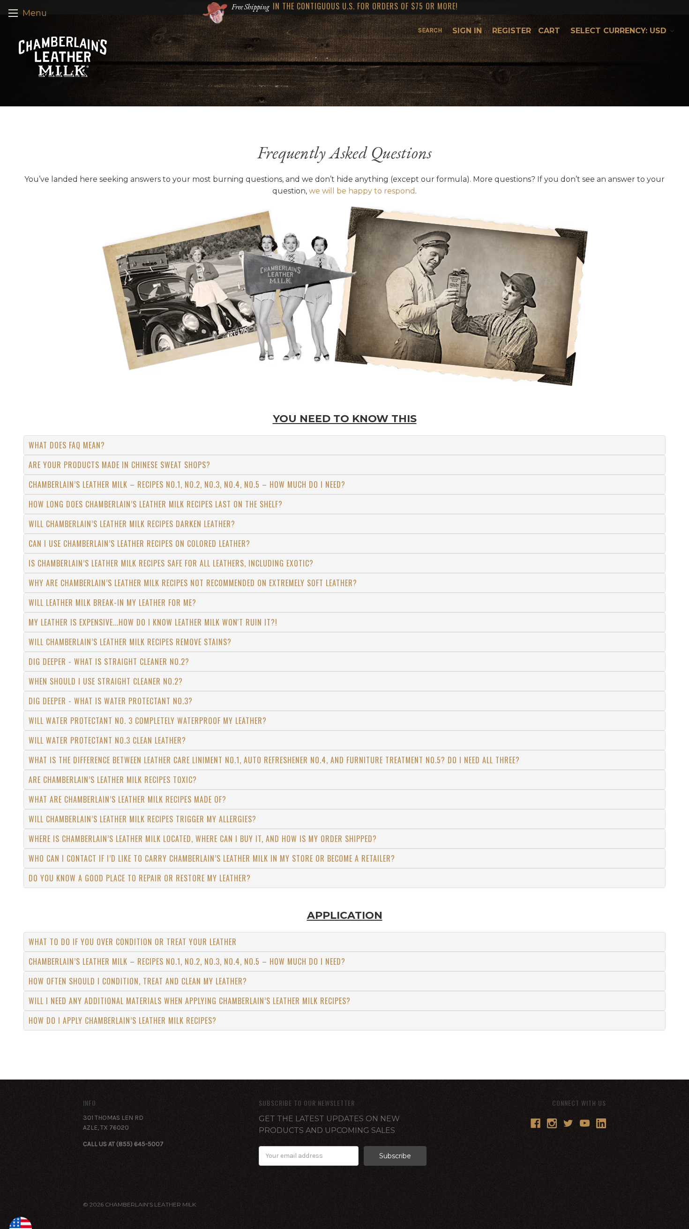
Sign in (467, 30)
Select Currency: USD (619, 30)
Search (430, 30)
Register (511, 30)
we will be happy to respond (362, 190)
